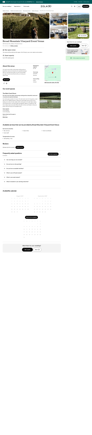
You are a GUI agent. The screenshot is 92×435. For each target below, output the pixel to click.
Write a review (14, 45)
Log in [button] (79, 6)
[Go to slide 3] (50, 107)
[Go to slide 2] (49, 107)
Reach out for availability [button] (31, 217)
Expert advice (17, 6)
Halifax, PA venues (35, 10)
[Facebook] (4, 83)
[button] (83, 35)
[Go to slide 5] (52, 107)
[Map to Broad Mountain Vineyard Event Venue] (53, 73)
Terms (33, 1)
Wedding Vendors (6, 10)
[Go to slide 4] (51, 107)
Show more (5, 117)
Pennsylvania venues (26, 10)
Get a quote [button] (6, 79)
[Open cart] (74, 6)
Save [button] (36, 249)
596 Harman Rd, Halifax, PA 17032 (52, 82)
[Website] (6, 83)
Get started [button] (85, 6)
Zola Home (80, 1)
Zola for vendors (86, 1)
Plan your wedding (7, 6)
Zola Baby (75, 1)
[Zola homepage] (46, 6)
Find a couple (26, 6)
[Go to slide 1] (48, 107)
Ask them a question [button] (53, 154)
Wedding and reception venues (16, 10)
